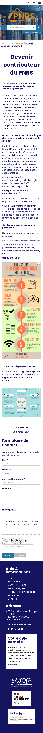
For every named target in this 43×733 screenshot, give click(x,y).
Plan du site (14, 581)
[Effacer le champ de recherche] (33, 27)
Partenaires (14, 595)
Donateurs (13, 598)
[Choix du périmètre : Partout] (4, 27)
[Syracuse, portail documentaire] (21, 14)
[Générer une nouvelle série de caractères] (26, 541)
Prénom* (6, 469)
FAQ (10, 577)
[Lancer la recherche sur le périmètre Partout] (39, 27)
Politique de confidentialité (21, 591)
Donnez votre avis (17, 584)
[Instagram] (18, 629)
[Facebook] (12, 629)
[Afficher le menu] (39, 2)
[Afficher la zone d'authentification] (34, 2)
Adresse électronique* (13, 479)
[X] (15, 629)
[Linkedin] (9, 629)
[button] (29, 2)
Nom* (5, 460)
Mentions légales (16, 588)
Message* (7, 488)
